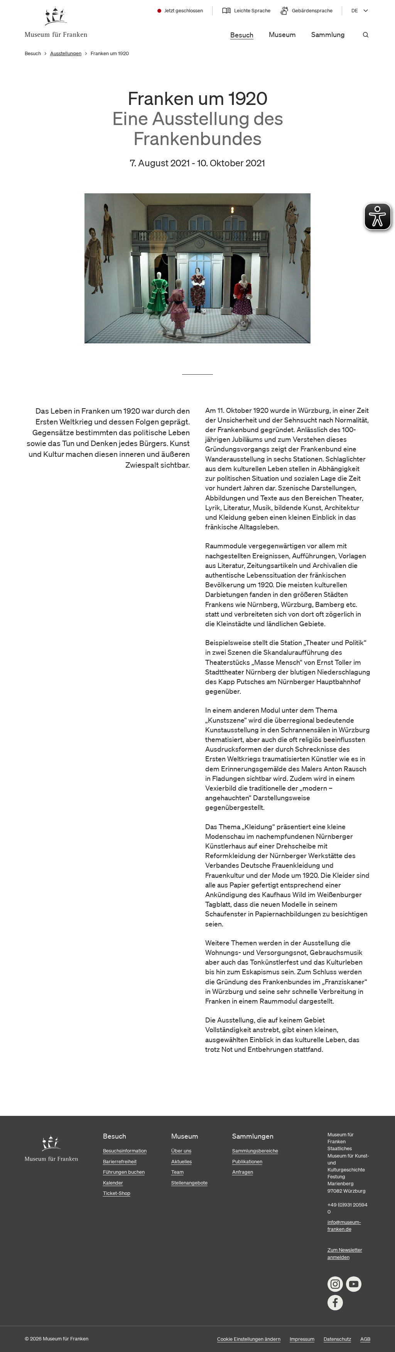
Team (177, 1172)
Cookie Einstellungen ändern (248, 1339)
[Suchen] (365, 34)
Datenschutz (337, 1339)
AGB (365, 1339)
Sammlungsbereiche (255, 1151)
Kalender (113, 1183)
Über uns (181, 1151)
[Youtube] (353, 1284)
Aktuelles (181, 1161)
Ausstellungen (65, 53)
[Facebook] (335, 1302)
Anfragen (242, 1172)
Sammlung (328, 34)
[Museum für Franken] (56, 21)
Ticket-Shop (116, 1193)
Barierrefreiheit (120, 1161)
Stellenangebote (189, 1183)
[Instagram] (335, 1284)
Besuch (241, 34)
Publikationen (247, 1161)
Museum (282, 34)
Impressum (302, 1339)
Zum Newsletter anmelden (344, 1253)
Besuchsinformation (125, 1151)
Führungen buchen (124, 1172)
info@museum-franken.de (344, 1225)
